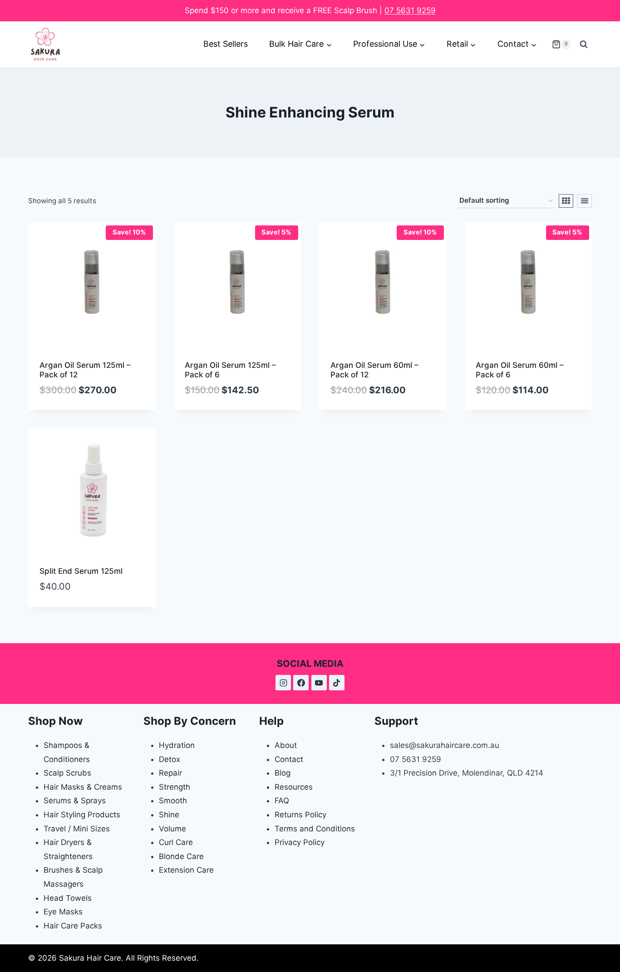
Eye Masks (63, 911)
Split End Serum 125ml (81, 571)
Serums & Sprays (75, 800)
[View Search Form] (584, 44)
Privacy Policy (300, 842)
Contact (289, 759)
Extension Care (186, 869)
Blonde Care (181, 856)
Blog (282, 772)
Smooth (173, 800)
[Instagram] (283, 682)
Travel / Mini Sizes (77, 828)
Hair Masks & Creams (83, 786)
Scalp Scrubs (67, 772)
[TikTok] (336, 682)
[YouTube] (319, 682)
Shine (169, 814)
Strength (174, 786)
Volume (172, 828)
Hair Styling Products (82, 814)
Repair (170, 772)
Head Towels (68, 898)
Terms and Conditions (315, 828)
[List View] (584, 201)
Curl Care (176, 842)
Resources (294, 786)
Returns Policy (300, 814)
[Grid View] (566, 201)
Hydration (177, 745)
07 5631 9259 (410, 10)
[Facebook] (301, 682)
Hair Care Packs (73, 925)
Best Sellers (225, 44)
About (286, 745)
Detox (169, 759)
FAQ (282, 800)
